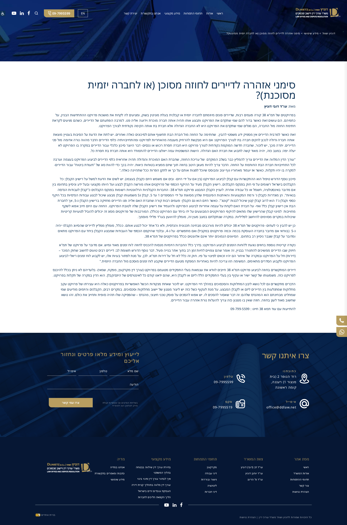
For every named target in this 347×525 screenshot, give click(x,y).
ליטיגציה (212, 485)
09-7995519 (223, 407)
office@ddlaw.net (281, 407)
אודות (209, 13)
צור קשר (304, 485)
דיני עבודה (211, 473)
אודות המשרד (301, 473)
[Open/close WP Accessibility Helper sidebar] (2, 13)
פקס (229, 402)
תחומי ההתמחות (299, 479)
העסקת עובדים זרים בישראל (154, 491)
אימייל (291, 402)
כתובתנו (289, 371)
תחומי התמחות (193, 13)
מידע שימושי (118, 479)
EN (83, 13)
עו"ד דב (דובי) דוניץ (252, 467)
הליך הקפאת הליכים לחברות (154, 497)
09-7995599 (224, 382)
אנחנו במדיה (117, 467)
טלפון (228, 376)
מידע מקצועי (172, 13)
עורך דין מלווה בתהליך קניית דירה (151, 485)
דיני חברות (211, 491)
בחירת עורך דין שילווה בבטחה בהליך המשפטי (153, 469)
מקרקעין (212, 467)
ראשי (220, 13)
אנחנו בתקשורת (151, 13)
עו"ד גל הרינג (255, 479)
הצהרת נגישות (300, 491)
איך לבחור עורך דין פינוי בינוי (154, 478)
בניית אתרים (48, 515)
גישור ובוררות (209, 479)
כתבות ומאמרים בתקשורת (110, 473)
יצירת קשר (130, 13)
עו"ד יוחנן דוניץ (254, 473)
